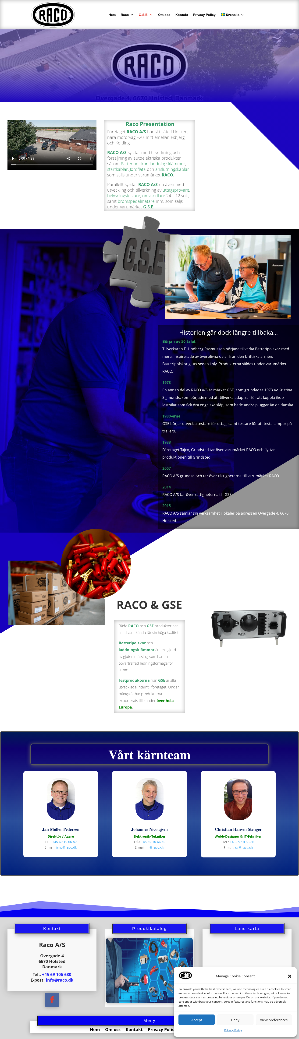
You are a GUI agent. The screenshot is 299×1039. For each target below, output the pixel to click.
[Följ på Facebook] (52, 1000)
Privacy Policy (233, 1030)
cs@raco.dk (244, 847)
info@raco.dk (59, 980)
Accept (196, 1020)
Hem (112, 15)
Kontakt (181, 15)
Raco (125, 15)
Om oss (164, 15)
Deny (235, 1020)
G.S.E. (143, 15)
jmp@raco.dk (66, 847)
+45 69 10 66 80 (64, 841)
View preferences (274, 1020)
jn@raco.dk (155, 847)
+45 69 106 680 (56, 974)
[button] (289, 976)
